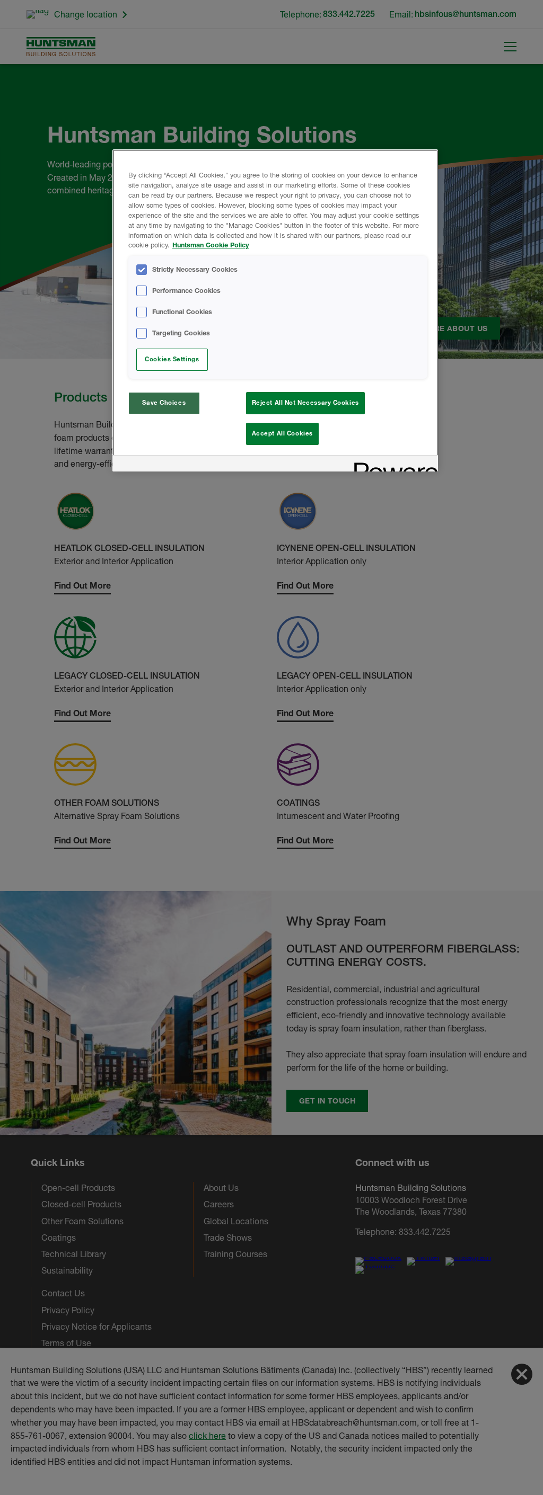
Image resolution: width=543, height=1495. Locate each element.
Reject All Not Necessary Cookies (305, 402)
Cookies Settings (172, 359)
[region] (275, 310)
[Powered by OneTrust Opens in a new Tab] (392, 464)
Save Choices (164, 402)
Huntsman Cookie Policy (210, 245)
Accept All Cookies (282, 433)
